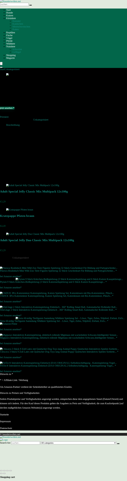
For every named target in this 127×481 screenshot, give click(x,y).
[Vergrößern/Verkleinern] (1, 470)
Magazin (10, 58)
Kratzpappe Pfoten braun (17, 215)
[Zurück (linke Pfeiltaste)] (1, 473)
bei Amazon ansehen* (11, 276)
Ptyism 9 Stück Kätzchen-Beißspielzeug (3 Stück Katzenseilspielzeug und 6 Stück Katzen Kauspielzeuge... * (53, 282)
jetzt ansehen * (7, 108)
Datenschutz (6, 428)
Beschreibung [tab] (13, 125)
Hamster (16, 21)
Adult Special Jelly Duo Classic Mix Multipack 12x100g (37, 240)
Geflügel (16, 52)
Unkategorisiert (12, 69)
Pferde (9, 41)
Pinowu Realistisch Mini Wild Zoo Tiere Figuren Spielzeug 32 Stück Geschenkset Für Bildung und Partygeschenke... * (58, 270)
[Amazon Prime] (8, 323)
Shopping (11, 55)
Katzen (9, 15)
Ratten (15, 29)
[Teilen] (7, 470)
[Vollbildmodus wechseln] (4, 470)
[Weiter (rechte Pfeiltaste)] (4, 473)
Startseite (4, 414)
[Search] (1, 67)
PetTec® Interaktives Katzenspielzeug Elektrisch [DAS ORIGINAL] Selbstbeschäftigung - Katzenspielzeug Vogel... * (58, 365)
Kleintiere (11, 18)
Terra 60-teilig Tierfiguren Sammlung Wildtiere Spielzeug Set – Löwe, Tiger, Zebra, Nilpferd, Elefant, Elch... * (54, 321)
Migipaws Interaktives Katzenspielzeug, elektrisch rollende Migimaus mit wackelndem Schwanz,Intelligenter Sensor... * (58, 337)
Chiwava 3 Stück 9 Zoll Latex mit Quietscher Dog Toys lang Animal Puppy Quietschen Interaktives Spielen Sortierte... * (59, 351)
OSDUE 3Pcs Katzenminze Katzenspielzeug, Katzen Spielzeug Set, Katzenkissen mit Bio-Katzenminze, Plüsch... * (56, 296)
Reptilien (10, 32)
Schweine (17, 49)
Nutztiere (10, 46)
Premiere (4, 117)
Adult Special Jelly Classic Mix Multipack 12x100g (34, 191)
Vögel (9, 38)
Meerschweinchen (21, 26)
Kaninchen (17, 23)
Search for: (5, 442)
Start (8, 10)
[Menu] (1, 63)
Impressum (5, 421)
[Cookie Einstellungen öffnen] (23, 467)
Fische (9, 35)
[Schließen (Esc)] (10, 470)
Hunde (9, 12)
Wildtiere (10, 43)
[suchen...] (30, 5)
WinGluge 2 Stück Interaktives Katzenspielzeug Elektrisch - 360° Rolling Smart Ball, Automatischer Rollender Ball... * (58, 310)
